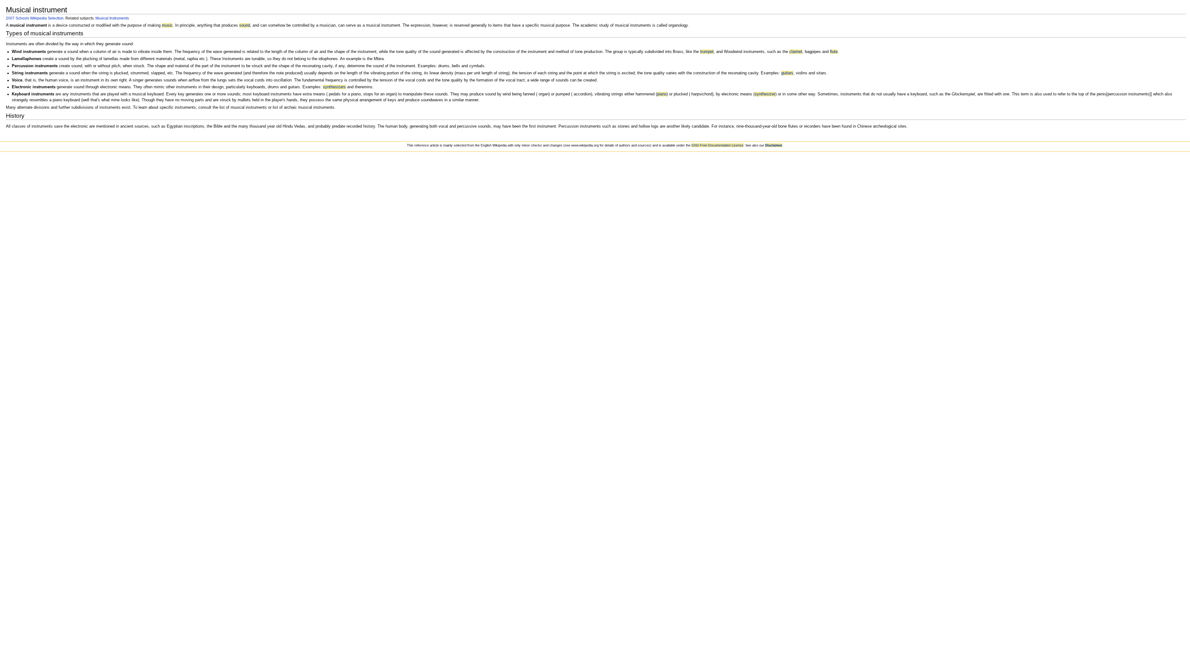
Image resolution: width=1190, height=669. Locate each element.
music (167, 25)
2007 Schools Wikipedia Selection (35, 18)
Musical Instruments (112, 18)
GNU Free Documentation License (717, 145)
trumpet (707, 52)
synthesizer (765, 94)
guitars (787, 73)
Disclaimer (773, 145)
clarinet (795, 52)
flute (834, 52)
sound (244, 25)
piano (662, 94)
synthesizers (334, 87)
